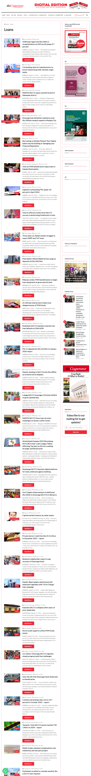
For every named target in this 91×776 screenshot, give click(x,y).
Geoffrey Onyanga (29, 651)
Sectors (13, 15)
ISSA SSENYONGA (28, 115)
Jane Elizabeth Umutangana (31, 164)
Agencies (26, 138)
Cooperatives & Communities (38, 15)
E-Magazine (67, 15)
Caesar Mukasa (28, 39)
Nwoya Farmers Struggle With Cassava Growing (81, 334)
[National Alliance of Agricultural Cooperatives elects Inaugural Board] (70, 351)
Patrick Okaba (27, 233)
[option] (76, 272)
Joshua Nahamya (28, 323)
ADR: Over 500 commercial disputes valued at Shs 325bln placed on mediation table (76, 278)
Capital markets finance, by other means (38, 515)
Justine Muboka (28, 674)
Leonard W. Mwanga (29, 605)
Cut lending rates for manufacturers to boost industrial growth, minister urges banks (37, 69)
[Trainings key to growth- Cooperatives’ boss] (70, 343)
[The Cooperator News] (15, 6)
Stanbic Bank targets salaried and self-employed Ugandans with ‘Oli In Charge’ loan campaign (38, 584)
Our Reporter (27, 300)
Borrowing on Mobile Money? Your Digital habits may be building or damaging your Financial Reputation (39, 143)
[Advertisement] (76, 208)
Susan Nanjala (27, 628)
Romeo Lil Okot (28, 210)
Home (3, 15)
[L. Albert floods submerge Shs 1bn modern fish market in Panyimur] (70, 324)
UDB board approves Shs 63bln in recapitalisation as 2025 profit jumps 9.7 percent (38, 44)
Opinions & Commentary (55, 15)
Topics (25, 15)
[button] (5, 771)
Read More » (28, 60)
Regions (19, 15)
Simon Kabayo (27, 187)
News (8, 15)
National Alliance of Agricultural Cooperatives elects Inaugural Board (81, 353)
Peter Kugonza (28, 415)
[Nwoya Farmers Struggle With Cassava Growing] (70, 334)
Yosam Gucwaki (28, 90)
